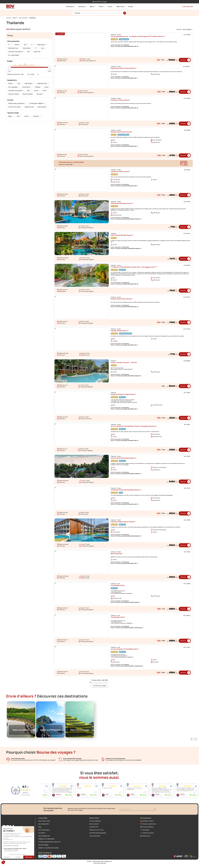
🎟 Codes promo (145, 836)
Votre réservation (94, 836)
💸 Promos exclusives (146, 827)
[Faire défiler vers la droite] (195, 739)
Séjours (15, 18)
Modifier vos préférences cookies (48, 848)
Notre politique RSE (44, 836)
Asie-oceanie (23, 18)
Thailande (77, 13)
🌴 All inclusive (144, 830)
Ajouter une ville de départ (90, 13)
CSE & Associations (44, 830)
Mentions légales (43, 845)
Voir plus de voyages (99, 686)
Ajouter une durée (116, 13)
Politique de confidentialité (46, 839)
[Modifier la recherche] (124, 13)
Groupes (130, 6)
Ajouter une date (105, 13)
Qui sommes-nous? (44, 821)
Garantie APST (93, 827)
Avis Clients (41, 833)
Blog (39, 827)
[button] (191, 739)
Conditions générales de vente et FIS (49, 842)
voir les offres (110, 2)
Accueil (8, 18)
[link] (183, 6)
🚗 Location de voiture (147, 833)
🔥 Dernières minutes (146, 821)
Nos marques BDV (43, 824)
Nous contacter (94, 824)
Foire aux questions (95, 821)
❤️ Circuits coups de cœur (148, 824)
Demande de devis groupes (97, 833)
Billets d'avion (121, 6)
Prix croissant (187, 29)
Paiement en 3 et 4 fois (96, 830)
